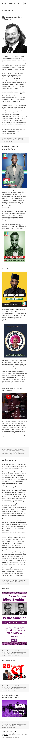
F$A (9, 688)
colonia (15, 581)
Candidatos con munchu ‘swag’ (10, 147)
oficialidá (11, 583)
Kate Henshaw (21, 453)
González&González (10, 3)
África (17, 452)
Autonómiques (5, 453)
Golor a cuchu (9, 460)
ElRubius (17, 217)
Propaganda (17, 450)
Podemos (14, 655)
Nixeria (3, 455)
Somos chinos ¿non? (6, 725)
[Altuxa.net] (9, 731)
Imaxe (5, 651)
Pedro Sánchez (8, 655)
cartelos (10, 453)
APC (20, 452)
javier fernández (16, 688)
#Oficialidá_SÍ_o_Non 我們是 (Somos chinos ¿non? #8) (11, 696)
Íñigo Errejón (17, 653)
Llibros (19, 139)
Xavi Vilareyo (11, 141)
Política (22, 139)
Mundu (6, 450)
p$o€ (3, 655)
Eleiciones (15, 453)
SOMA (16, 690)
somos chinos (12, 727)
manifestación (5, 583)
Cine (3, 139)
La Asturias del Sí (8, 660)
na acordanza (5, 141)
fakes (12, 653)
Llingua (3, 581)
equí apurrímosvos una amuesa (11, 425)
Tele (3, 452)
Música (9, 450)
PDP (11, 455)
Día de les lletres (7, 653)
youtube (14, 455)
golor (22, 581)
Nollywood (8, 455)
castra (12, 581)
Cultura (6, 139)
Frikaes (14, 652)
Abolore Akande (12, 452)
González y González (12, 139)
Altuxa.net (22, 733)
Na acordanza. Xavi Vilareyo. (12, 18)
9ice (20, 224)
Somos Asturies (19, 655)
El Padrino (6, 688)
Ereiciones (6, 588)
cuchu (19, 581)
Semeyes (23, 450)
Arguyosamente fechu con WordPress (10, 737)
